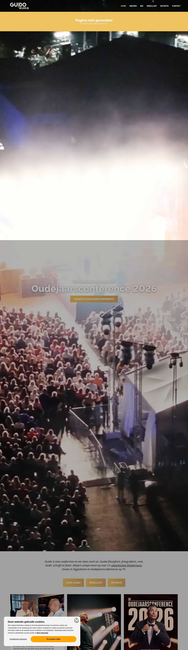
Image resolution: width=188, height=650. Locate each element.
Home (123, 6)
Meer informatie (42, 633)
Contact (176, 6)
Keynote (164, 6)
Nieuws (133, 6)
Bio (141, 6)
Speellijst (152, 6)
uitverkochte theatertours (126, 565)
